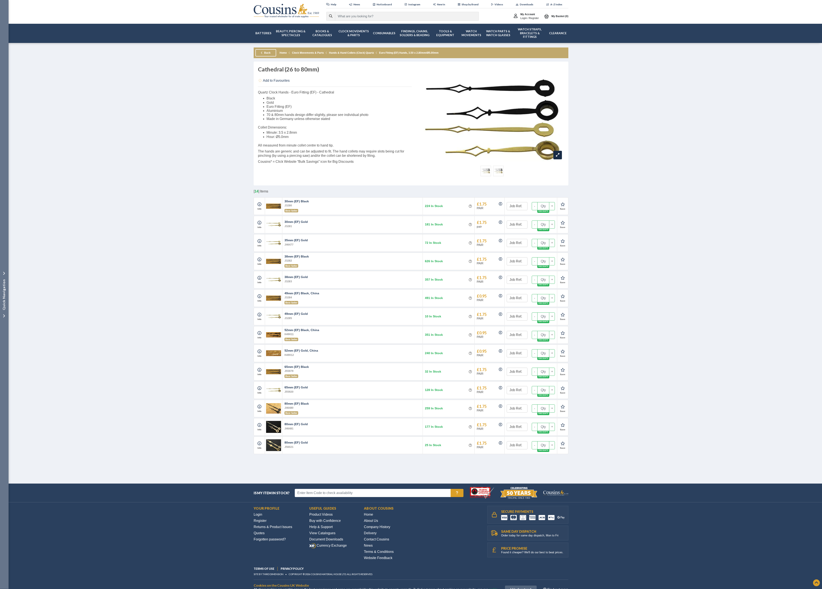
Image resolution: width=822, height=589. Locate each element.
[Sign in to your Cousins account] (516, 16)
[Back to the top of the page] (816, 583)
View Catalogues (322, 533)
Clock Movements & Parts (308, 52)
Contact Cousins (376, 539)
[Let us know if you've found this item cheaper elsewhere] (500, 204)
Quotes (259, 533)
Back (267, 52)
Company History (377, 527)
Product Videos (321, 514)
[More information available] (259, 204)
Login (258, 514)
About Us (371, 520)
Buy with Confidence (325, 520)
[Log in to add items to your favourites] (562, 204)
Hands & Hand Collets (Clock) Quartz (351, 52)
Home (283, 52)
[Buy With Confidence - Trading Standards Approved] (482, 492)
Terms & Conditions (379, 551)
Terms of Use (264, 568)
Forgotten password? (270, 539)
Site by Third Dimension (268, 574)
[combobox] (403, 16)
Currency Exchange (331, 545)
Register (260, 520)
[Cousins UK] (286, 11)
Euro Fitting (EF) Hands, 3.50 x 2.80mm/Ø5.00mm (409, 52)
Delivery (370, 533)
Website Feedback (378, 558)
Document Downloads (326, 539)
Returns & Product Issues (273, 527)
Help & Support (321, 527)
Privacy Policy (292, 568)
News (368, 545)
